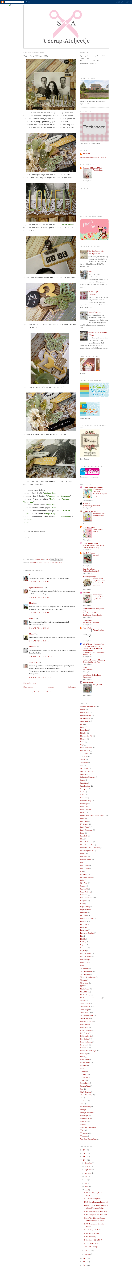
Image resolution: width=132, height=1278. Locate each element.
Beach (82, 727)
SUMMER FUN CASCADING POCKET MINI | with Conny (100, 492)
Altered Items (84, 712)
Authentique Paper (89, 576)
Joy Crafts (83, 915)
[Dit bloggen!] (54, 559)
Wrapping (83, 1136)
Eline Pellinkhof (89, 527)
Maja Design (84, 968)
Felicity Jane (84, 868)
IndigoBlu (83, 900)
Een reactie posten (29, 683)
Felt (81, 871)
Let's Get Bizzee (85, 953)
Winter (82, 1130)
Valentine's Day (85, 1106)
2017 (85, 1153)
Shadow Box (84, 1059)
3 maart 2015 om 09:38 (40, 628)
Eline (82, 839)
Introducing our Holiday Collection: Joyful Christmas (99, 597)
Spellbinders (84, 1074)
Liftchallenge (85, 959)
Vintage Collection (87, 1112)
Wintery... (90, 271)
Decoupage (84, 803)
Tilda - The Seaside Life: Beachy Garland (95, 252)
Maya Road (84, 983)
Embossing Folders (86, 850)
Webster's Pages (85, 1118)
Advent (82, 709)
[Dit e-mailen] (52, 559)
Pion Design (84, 1039)
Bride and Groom (86, 747)
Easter (82, 833)
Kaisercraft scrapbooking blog (94, 660)
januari (87, 1254)
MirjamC (32, 634)
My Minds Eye (85, 995)
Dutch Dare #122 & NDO (93, 1240)
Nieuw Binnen (85, 1006)
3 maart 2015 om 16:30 (40, 656)
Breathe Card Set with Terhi (91, 662)
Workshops (84, 1133)
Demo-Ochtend (36, 562)
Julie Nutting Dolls (86, 918)
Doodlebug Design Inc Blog (93, 487)
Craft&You (84, 783)
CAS (81, 765)
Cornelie (32, 618)
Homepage (50, 687)
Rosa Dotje (84, 1053)
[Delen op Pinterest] (61, 559)
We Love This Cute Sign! (91, 571)
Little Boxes (84, 962)
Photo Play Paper (86, 1030)
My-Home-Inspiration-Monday (91, 998)
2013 (85, 1262)
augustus (88, 1173)
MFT (82, 986)
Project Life (84, 1045)
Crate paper (84, 789)
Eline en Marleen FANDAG (98, 530)
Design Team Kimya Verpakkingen (92, 815)
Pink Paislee (84, 1033)
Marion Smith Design (87, 977)
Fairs (82, 862)
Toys (81, 1104)
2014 (85, 1258)
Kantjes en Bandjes (87, 933)
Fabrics (82, 853)
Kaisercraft (84, 927)
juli (86, 1176)
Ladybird (95, 555)
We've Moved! (87, 677)
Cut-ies (82, 795)
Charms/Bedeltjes (86, 771)
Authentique (84, 721)
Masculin (83, 980)
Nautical (83, 1000)
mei (86, 1183)
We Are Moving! (88, 669)
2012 (85, 1265)
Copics (82, 780)
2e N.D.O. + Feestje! (91, 1246)
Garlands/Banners (86, 877)
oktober (88, 1166)
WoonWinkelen (97, 170)
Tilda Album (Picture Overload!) (94, 293)
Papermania (84, 1027)
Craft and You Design (90, 511)
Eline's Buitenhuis (86, 842)
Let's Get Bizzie (85, 956)
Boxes (82, 742)
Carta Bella (84, 762)
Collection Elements (87, 777)
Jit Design (83, 912)
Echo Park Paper (89, 569)
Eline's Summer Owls (87, 845)
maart (87, 1190)
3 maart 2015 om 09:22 (40, 612)
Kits (81, 936)
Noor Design (84, 1009)
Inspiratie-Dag (85, 906)
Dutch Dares (49, 562)
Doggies (83, 818)
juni (86, 1180)
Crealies (83, 792)
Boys (82, 744)
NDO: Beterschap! (90, 1236)
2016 (85, 1156)
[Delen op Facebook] (59, 559)
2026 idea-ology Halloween (91, 506)
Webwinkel (84, 1121)
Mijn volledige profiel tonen (93, 157)
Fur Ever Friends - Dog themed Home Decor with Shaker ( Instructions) (99, 582)
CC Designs (84, 768)
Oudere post (72, 687)
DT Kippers (84, 824)
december (88, 1163)
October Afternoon (86, 1015)
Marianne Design (86, 971)
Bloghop (83, 739)
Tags (81, 1089)
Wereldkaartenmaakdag (88, 1127)
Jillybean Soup (85, 909)
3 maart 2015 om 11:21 (40, 641)
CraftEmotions (85, 786)
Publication (84, 1048)
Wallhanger (84, 1115)
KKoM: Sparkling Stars (92, 1198)
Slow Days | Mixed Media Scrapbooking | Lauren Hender (92, 614)
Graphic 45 (84, 889)
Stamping (83, 1080)
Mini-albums (84, 989)
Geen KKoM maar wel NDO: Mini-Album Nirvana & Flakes (96, 1206)
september (88, 1169)
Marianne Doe (85, 974)
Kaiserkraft (84, 930)
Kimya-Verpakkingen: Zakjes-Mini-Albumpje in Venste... (94, 1219)
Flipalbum (83, 874)
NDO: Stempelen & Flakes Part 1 (95, 1214)
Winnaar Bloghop (98, 630)
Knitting (83, 942)
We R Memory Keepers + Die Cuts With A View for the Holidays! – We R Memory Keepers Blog (93, 647)
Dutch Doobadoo (89, 553)
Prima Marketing (86, 1042)
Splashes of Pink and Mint (92, 168)
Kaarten (83, 921)
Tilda (82, 1098)
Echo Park (83, 836)
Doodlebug (84, 821)
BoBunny (86, 592)
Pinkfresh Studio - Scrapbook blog (93, 609)
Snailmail (83, 1071)
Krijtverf (83, 945)
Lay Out (58, 562)
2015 (85, 1160)
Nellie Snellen (85, 1003)
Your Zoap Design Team (88, 1139)
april (87, 1186)
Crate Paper (87, 620)
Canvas (82, 759)
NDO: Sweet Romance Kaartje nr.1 (96, 1202)
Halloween (84, 895)
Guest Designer (85, 892)
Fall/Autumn (84, 865)
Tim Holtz (86, 503)
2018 (85, 1150)
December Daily (85, 800)
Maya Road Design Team (92, 675)
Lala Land (83, 948)
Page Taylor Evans (86, 1021)
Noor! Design (87, 628)
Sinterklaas (84, 1065)
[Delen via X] (56, 559)
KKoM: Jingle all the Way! (93, 1230)
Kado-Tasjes (84, 924)
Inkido (82, 903)
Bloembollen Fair (86, 736)
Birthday (83, 733)
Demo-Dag (84, 806)
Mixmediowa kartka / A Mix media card (99, 514)
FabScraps (83, 856)
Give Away (84, 883)
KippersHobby (88, 682)
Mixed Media (85, 992)
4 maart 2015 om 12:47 (40, 677)
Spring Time (84, 1077)
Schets (82, 1056)
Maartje (32, 603)
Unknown (86, 153)
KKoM (82, 939)
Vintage (83, 1109)
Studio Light (84, 1083)
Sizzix (82, 1068)
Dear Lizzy (84, 798)
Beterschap (84, 730)
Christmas (83, 774)
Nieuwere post (28, 687)
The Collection (85, 1092)
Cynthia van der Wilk (36, 587)
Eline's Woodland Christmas (90, 847)
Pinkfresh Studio (86, 1036)
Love (82, 965)
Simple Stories (85, 1062)
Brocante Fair (85, 750)
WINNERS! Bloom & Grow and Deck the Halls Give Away (93, 546)
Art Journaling (85, 718)
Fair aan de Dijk (85, 859)
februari (88, 1251)
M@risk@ (32, 646)
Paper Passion (85, 1024)
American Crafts (85, 715)
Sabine (31, 575)
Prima (85, 667)
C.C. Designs (84, 753)
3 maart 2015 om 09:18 (40, 597)
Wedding (83, 1124)
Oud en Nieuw (85, 1018)
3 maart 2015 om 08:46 (40, 581)
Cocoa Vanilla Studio (90, 543)
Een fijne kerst (97, 684)
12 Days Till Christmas (88, 706)
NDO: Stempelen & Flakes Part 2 (95, 1211)
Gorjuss (82, 886)
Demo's (82, 812)
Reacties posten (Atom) (42, 692)
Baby (82, 724)
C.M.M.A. (83, 756)
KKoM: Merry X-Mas (91, 1243)
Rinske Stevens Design (88, 1050)
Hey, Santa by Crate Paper (91, 622)
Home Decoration (86, 897)
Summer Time (85, 1086)
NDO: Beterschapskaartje (93, 1233)
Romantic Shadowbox (94, 312)
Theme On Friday (86, 1095)
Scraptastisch (33, 662)
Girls (82, 880)
